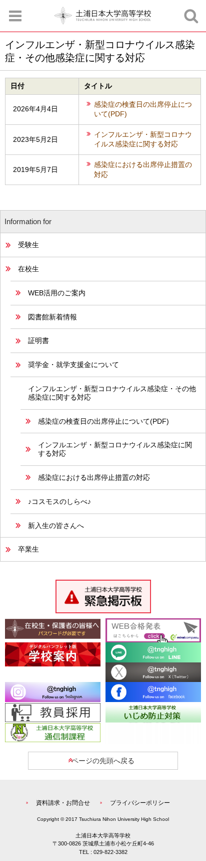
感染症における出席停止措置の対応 (143, 169)
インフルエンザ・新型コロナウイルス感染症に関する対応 (143, 139)
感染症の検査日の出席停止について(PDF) (143, 109)
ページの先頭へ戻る (103, 761)
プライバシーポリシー (140, 802)
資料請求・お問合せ (63, 802)
